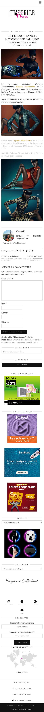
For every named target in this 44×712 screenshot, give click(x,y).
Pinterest (23, 700)
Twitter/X (22, 682)
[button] (41, 3)
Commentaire (7, 279)
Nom (4, 304)
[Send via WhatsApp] (29, 251)
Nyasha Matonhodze (25, 87)
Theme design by (22, 709)
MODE (30, 32)
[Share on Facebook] (20, 251)
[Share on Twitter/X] (23, 251)
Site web (5, 322)
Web (15, 243)
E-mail (4, 313)
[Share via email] (17, 251)
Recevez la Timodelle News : (22, 632)
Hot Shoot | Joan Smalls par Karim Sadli (33, 258)
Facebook (23, 694)
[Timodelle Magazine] (22, 14)
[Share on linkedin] (32, 251)
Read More (22, 365)
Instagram (22, 243)
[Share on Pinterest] (26, 251)
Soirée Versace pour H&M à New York (11, 258)
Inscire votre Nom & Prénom (22, 623)
